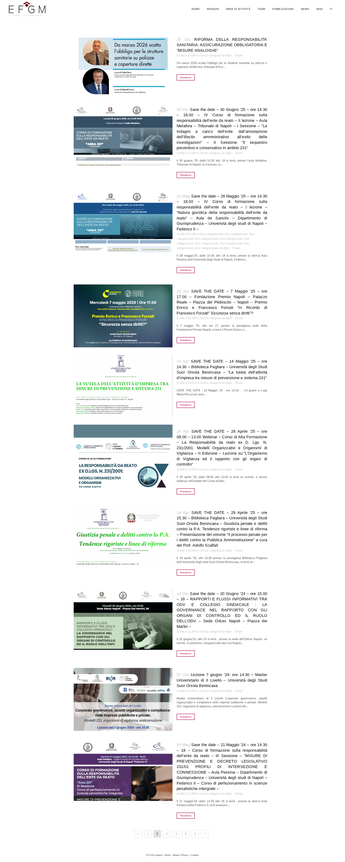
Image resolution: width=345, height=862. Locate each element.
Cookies (195, 855)
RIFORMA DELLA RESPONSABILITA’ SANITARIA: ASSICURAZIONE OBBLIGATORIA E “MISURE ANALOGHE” (222, 45)
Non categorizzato (211, 234)
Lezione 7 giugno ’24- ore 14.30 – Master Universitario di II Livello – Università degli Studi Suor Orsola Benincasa (222, 680)
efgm (229, 55)
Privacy (184, 855)
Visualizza (185, 77)
